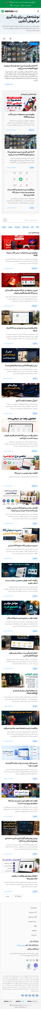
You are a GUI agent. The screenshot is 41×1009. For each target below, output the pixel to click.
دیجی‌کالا (34, 935)
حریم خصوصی (32, 921)
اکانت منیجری (33, 912)
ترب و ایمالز (26, 227)
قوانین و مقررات (32, 917)
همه (37, 227)
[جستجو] (4, 220)
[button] (38, 11)
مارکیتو (4, 227)
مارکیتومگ (34, 908)
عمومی (10, 227)
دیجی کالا (17, 227)
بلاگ (35, 926)
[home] (9, 11)
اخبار (32, 227)
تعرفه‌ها (34, 930)
